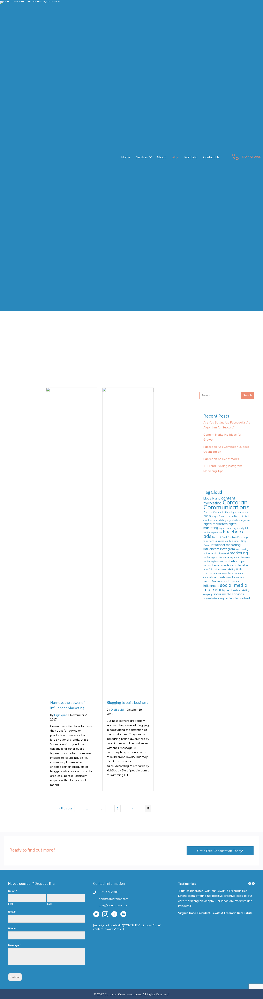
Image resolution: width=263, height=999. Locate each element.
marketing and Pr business (236, 557)
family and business (213, 541)
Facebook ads (223, 534)
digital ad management (238, 520)
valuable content (238, 598)
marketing (239, 552)
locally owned (222, 553)
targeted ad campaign (214, 598)
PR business (215, 569)
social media (222, 573)
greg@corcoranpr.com (114, 905)
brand (216, 498)
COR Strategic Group (214, 516)
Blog (175, 157)
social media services (228, 594)
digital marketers (215, 524)
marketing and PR (212, 557)
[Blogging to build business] (128, 391)
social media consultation (226, 577)
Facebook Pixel (219, 537)
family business (232, 541)
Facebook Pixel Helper (238, 537)
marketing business (213, 561)
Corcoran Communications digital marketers (225, 512)
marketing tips (234, 561)
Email (12, 911)
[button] (150, 157)
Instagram (227, 549)
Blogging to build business (127, 702)
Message (14, 945)
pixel (205, 569)
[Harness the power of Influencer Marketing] (71, 391)
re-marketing (228, 569)
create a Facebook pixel (237, 516)
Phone (12, 928)
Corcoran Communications (226, 504)
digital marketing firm (230, 528)
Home (125, 157)
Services (142, 157)
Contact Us (211, 157)
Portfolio (190, 157)
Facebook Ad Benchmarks (221, 459)
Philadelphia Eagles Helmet (235, 565)
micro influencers (211, 565)
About (161, 157)
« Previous (66, 808)
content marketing (219, 500)
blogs (207, 498)
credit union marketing (214, 520)
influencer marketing (226, 545)
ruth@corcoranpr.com (113, 899)
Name (12, 891)
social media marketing (225, 587)
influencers (211, 549)
